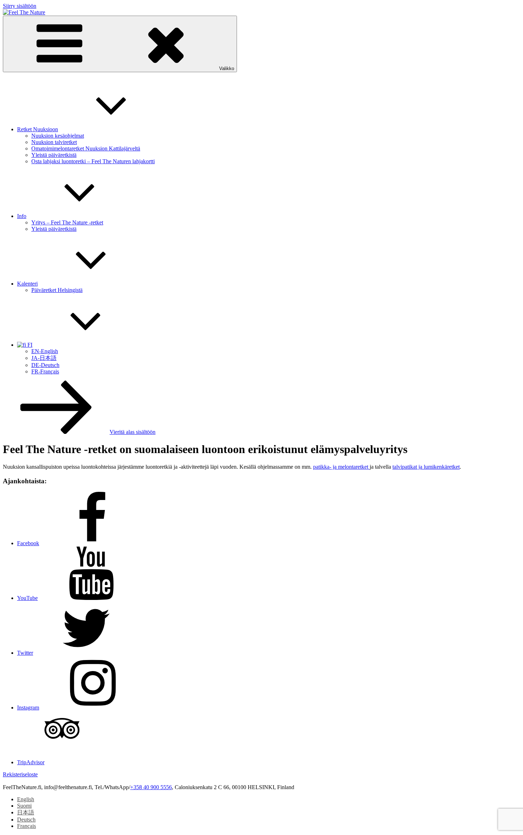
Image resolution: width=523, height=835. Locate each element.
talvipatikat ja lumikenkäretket (426, 467)
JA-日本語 (44, 358)
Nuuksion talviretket (54, 142)
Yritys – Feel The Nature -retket (67, 222)
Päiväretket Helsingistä (57, 290)
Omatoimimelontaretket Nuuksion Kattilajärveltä (85, 148)
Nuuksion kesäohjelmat (57, 136)
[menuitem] (25, 799)
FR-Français (45, 371)
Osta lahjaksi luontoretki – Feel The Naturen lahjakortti (93, 161)
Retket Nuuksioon (37, 129)
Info (21, 216)
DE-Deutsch (45, 365)
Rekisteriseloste (20, 774)
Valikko (226, 68)
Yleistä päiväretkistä (53, 155)
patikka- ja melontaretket (341, 467)
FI (29, 345)
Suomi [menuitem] (24, 806)
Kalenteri (27, 284)
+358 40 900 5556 (151, 787)
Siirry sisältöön (19, 6)
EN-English (44, 351)
